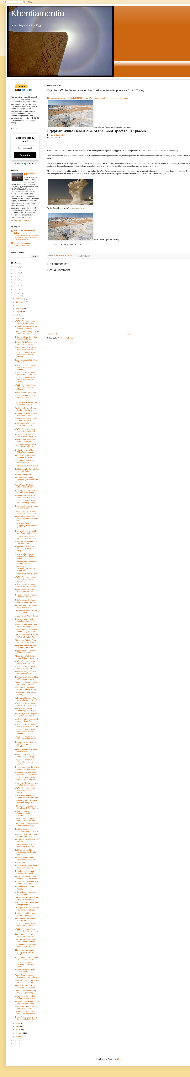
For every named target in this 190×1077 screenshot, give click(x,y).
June (18, 318)
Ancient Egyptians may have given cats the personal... (26, 625)
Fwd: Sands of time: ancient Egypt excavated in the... (25, 456)
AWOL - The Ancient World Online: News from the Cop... (27, 725)
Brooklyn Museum (22, 863)
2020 (16, 286)
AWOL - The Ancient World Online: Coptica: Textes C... (26, 585)
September (20, 309)
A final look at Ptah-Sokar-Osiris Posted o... (25, 462)
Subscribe (25, 155)
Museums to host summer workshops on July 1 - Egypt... (25, 952)
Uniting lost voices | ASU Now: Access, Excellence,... (26, 327)
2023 (16, 276)
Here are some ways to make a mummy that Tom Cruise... (27, 768)
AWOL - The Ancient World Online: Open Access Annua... (25, 579)
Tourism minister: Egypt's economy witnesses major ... (27, 537)
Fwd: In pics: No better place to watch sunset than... (26, 840)
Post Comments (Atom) (66, 338)
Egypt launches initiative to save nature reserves (25, 591)
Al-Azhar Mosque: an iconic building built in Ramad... (25, 946)
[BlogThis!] (80, 255)
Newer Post (52, 334)
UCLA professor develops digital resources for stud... (26, 601)
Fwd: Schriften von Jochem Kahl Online (25, 919)
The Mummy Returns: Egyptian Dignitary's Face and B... (27, 641)
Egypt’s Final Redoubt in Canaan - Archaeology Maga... (24, 549)
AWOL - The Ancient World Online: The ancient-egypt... (26, 779)
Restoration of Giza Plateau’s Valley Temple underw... (26, 451)
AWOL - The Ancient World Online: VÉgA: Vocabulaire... (27, 925)
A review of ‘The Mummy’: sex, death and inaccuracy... (26, 784)
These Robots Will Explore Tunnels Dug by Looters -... (26, 657)
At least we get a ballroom (22, 245)
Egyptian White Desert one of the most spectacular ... (26, 343)
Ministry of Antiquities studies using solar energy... (26, 606)
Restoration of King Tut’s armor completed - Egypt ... (27, 414)
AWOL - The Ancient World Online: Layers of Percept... (26, 662)
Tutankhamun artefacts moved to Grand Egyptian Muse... (26, 636)
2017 (16, 296)
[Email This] (78, 255)
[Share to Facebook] (86, 255)
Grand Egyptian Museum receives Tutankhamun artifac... (25, 556)
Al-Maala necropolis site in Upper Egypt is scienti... (25, 496)
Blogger (120, 1059)
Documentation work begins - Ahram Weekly (26, 971)
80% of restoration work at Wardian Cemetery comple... (27, 858)
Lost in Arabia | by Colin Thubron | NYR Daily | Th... (26, 709)
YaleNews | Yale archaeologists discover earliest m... (25, 569)
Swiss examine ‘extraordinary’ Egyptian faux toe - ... (26, 562)
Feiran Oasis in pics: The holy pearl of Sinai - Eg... (26, 750)
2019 (16, 289)
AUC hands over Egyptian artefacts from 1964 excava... (27, 796)
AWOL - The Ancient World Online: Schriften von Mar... (26, 704)
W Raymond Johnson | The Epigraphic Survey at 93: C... (27, 699)
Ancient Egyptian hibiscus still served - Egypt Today (26, 720)
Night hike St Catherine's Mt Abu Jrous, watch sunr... (25, 532)
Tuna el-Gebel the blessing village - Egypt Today (25, 992)
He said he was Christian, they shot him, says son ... (26, 596)
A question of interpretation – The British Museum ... (26, 542)
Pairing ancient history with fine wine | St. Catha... (27, 470)
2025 (16, 270)
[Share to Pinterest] (88, 255)
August (18, 312)
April (17, 1026)
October (19, 305)
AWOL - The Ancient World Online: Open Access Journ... (25, 380)
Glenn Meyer (32, 174)
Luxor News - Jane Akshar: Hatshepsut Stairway (25, 935)
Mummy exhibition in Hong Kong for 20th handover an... (27, 986)
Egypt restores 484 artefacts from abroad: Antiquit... (25, 652)
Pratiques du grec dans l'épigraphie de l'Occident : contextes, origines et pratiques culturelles (26, 237)
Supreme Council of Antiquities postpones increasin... (27, 981)
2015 (16, 1044)
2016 (16, 1040)
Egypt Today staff (58, 135)
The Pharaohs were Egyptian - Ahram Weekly (26, 612)
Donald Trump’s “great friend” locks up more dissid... (26, 867)
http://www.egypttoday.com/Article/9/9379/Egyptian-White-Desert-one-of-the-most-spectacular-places (87, 98)
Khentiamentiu (37, 13)
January (19, 1036)
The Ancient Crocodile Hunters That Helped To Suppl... (26, 825)
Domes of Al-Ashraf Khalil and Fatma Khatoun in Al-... (26, 883)
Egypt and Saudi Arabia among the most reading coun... (27, 1002)
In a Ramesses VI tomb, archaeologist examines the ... (26, 480)
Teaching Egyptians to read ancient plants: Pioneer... (25, 940)
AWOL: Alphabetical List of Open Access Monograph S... (25, 398)
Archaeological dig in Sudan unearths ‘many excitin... (26, 802)
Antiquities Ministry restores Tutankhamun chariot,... (25, 997)
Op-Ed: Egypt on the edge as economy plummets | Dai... (26, 715)
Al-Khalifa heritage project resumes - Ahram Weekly (25, 688)
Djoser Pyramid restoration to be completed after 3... (26, 1018)
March (18, 1030)
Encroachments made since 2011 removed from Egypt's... (25, 744)
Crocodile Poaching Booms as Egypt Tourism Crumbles (26, 491)
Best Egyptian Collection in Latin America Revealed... (26, 441)
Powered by (18, 164)
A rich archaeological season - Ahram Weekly (26, 893)
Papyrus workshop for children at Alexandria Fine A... (26, 678)
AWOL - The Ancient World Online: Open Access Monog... (25, 355)
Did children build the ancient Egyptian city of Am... (26, 914)
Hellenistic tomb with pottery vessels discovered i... (25, 872)
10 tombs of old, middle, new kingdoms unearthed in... (26, 1013)
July (17, 315)
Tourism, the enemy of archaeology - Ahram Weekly (24, 965)
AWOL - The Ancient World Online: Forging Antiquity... (26, 502)
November (20, 302)
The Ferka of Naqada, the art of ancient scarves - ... (27, 333)
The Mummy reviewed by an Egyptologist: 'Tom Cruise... (26, 807)
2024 (16, 273)
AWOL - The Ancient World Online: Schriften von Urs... (26, 738)
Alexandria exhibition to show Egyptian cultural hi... (26, 835)
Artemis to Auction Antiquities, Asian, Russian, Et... (26, 420)
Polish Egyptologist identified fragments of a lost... (26, 338)
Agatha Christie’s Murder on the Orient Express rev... (25, 846)
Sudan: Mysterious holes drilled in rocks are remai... (26, 819)
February (19, 1033)
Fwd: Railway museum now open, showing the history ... (26, 877)
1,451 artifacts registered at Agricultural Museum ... (25, 446)
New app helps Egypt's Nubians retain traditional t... (27, 435)
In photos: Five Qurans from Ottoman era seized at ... (25, 673)
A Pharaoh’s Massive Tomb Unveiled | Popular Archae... (26, 773)
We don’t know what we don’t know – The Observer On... (26, 348)
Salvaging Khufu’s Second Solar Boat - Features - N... (26, 425)
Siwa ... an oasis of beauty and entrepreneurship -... (26, 904)
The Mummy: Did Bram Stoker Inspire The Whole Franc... (26, 898)
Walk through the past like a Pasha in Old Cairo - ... (25, 409)
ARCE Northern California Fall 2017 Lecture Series (26, 958)
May (17, 1023)
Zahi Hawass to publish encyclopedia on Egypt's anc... (25, 852)
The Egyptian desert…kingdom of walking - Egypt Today (27, 909)
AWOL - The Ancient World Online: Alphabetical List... (26, 373)
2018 (16, 293)
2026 (16, 267)
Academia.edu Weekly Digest (26, 392)
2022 (16, 280)
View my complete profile (20, 220)
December (20, 299)
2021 (16, 283)
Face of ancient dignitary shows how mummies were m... (26, 518)
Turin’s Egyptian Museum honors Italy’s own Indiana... (26, 976)
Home (128, 334)
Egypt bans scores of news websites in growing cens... (26, 830)
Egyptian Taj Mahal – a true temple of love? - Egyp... (25, 756)
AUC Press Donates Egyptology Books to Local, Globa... (26, 526)
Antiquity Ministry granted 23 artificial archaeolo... (26, 1007)
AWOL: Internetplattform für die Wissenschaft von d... (26, 404)
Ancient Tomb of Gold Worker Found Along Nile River (26, 631)
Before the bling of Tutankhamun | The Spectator (23, 813)
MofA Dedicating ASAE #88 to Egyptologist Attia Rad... (26, 646)
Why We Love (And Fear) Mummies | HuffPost (24, 486)
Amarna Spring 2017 (23, 474)
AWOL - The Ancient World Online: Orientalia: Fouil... (25, 430)
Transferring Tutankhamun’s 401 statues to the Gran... (26, 683)
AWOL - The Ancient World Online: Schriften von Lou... (26, 930)
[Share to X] (83, 255)
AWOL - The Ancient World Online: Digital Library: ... (25, 322)
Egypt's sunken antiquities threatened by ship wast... (26, 620)
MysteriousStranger (22, 243)
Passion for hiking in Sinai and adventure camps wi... (26, 507)
